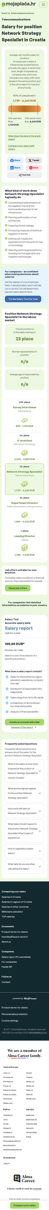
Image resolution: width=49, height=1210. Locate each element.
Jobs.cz (6, 1073)
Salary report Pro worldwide (16, 957)
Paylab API (7, 966)
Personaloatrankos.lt (12, 1141)
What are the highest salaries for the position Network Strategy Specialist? (22, 793)
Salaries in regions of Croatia (17, 902)
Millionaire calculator (12, 911)
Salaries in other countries (15, 906)
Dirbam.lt (7, 1128)
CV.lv (5, 1119)
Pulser (28, 1137)
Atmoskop (7, 1099)
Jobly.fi (6, 1163)
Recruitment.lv (9, 1145)
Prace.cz (7, 1086)
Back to (18, 13)
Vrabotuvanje (31, 1124)
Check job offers (17, 588)
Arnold (29, 1073)
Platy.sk (29, 1094)
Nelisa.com (8, 1103)
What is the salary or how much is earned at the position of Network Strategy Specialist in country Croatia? (23, 771)
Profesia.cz (8, 1081)
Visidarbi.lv (7, 1132)
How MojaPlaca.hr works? (15, 936)
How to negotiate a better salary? (20, 851)
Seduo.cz (30, 1081)
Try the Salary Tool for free (23, 299)
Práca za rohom (9, 1090)
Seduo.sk (30, 1086)
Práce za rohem (9, 1094)
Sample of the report (22, 727)
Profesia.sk (8, 1077)
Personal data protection (14, 1014)
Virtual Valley (31, 1132)
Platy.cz (29, 1090)
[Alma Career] (24, 1178)
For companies (9, 962)
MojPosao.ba (31, 1119)
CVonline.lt (7, 1115)
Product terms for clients (15, 932)
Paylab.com (31, 1099)
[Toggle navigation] (43, 4)
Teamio (29, 1077)
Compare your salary (24, 1205)
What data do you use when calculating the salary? (21, 866)
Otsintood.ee (9, 1137)
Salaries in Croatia (11, 897)
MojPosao (30, 1115)
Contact (6, 982)
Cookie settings (10, 1020)
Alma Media (35, 1032)
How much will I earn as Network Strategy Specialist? (22, 811)
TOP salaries (8, 916)
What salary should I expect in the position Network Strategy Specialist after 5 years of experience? (23, 831)
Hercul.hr (30, 1128)
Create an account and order (24, 722)
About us (6, 941)
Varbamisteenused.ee (12, 1149)
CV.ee (5, 1124)
